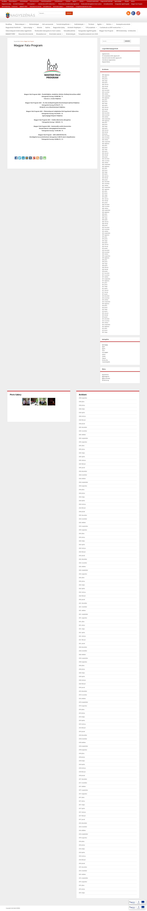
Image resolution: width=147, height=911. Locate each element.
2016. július (104, 305)
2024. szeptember (106, 118)
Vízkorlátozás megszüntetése (108, 60)
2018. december (105, 250)
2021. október (105, 185)
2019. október (105, 231)
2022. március (105, 176)
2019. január (105, 248)
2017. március (105, 290)
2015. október (105, 322)
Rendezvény (105, 360)
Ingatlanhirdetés (105, 54)
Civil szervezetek (34, 1)
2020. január (105, 225)
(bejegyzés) (105, 376)
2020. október (105, 208)
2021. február (105, 200)
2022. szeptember (106, 164)
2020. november (105, 206)
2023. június (104, 147)
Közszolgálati (105, 352)
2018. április (104, 265)
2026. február (105, 86)
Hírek (103, 350)
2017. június (104, 284)
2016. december (105, 296)
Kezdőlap (4, 1)
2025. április (104, 105)
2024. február (105, 132)
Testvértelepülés (106, 362)
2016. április (104, 311)
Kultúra (81, 1)
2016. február (105, 315)
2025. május (104, 103)
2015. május (104, 332)
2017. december (105, 273)
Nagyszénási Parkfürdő (106, 1)
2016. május (104, 309)
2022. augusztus (105, 166)
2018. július (104, 259)
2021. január (105, 202)
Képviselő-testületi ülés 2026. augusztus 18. (112, 58)
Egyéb (103, 346)
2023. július (104, 145)
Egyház (74, 1)
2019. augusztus (105, 235)
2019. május (104, 240)
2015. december (105, 318)
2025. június (104, 101)
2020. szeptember (106, 210)
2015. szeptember (106, 324)
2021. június (104, 193)
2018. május (104, 263)
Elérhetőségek (24, 1)
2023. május (104, 149)
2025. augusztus (105, 97)
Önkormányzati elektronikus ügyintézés (68, 4)
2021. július (104, 191)
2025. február (105, 109)
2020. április (104, 219)
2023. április (104, 151)
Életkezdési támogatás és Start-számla (91, 4)
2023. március (105, 153)
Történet (68, 1)
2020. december (105, 204)
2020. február (105, 223)
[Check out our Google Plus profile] (138, 13)
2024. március (105, 130)
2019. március (105, 244)
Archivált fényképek (18, 4)
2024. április (104, 128)
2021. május (104, 195)
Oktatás (127, 1)
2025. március (105, 107)
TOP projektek (31, 4)
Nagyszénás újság (6, 4)
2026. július (104, 76)
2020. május (104, 217)
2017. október (105, 277)
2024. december (105, 113)
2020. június (104, 216)
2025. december (105, 90)
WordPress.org (105, 380)
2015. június (104, 330)
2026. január (105, 88)
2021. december (105, 181)
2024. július (104, 122)
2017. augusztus (105, 280)
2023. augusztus (105, 143)
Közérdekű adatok (58, 6)
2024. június (104, 124)
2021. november (105, 183)
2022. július (104, 168)
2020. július (104, 214)
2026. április (104, 82)
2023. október (105, 139)
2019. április (104, 242)
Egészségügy (118, 1)
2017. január (105, 294)
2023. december (105, 135)
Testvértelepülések (46, 1)
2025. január (105, 111)
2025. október (105, 94)
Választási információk (35, 6)
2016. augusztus (105, 303)
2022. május (104, 172)
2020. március (105, 221)
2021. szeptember (106, 187)
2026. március (105, 84)
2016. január (105, 317)
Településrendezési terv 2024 (84, 6)
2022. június (104, 170)
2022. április (104, 174)
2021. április (104, 196)
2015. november (105, 320)
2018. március (105, 267)
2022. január (105, 179)
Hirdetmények (70, 6)
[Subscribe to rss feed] (128, 13)
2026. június (104, 78)
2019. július (104, 237)
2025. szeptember (106, 96)
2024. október (105, 116)
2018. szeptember (106, 256)
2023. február (105, 155)
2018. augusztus (105, 257)
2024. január (105, 134)
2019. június (104, 238)
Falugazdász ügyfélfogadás (122, 4)
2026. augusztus (105, 75)
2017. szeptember (106, 278)
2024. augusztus (105, 120)
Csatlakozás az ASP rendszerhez (46, 4)
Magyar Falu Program (136, 4)
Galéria (133, 1)
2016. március (105, 313)
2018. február (105, 269)
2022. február (105, 177)
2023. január (105, 157)
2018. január (105, 271)
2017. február (105, 292)
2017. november (105, 275)
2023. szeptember (106, 141)
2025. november (105, 92)
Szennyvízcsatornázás (92, 1)
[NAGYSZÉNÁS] (21, 18)
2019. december (105, 227)
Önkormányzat (13, 1)
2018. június (104, 261)
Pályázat (104, 358)
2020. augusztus (105, 212)
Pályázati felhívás (106, 62)
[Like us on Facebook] (133, 13)
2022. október (105, 162)
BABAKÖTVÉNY (23, 6)
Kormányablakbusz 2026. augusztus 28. (111, 55)
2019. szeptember (106, 233)
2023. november (105, 137)
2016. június (104, 307)
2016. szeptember (106, 301)
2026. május (104, 80)
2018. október (105, 254)
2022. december (105, 158)
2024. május (104, 126)
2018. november (105, 252)
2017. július (104, 282)
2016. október (105, 299)
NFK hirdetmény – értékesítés (10, 6)
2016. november (105, 298)
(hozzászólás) (106, 378)
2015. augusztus (105, 326)
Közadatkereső (47, 6)
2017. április (104, 288)
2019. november (105, 229)
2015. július (104, 328)
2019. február (105, 246)
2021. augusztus (105, 189)
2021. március (105, 198)
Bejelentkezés (105, 374)
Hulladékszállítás (108, 4)
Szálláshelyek (58, 1)
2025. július (104, 99)
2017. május (104, 286)
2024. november (105, 115)
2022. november (105, 160)
